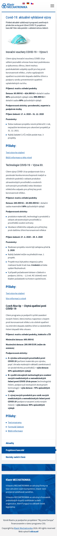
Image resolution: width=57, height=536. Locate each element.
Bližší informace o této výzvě (19, 157)
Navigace (52, 6)
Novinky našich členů (15, 457)
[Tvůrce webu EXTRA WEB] (34, 531)
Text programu (15, 422)
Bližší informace (15, 431)
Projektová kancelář (15, 450)
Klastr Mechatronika (11, 2)
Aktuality (10, 443)
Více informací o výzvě (16, 298)
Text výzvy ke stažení (15, 152)
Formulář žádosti (16, 426)
